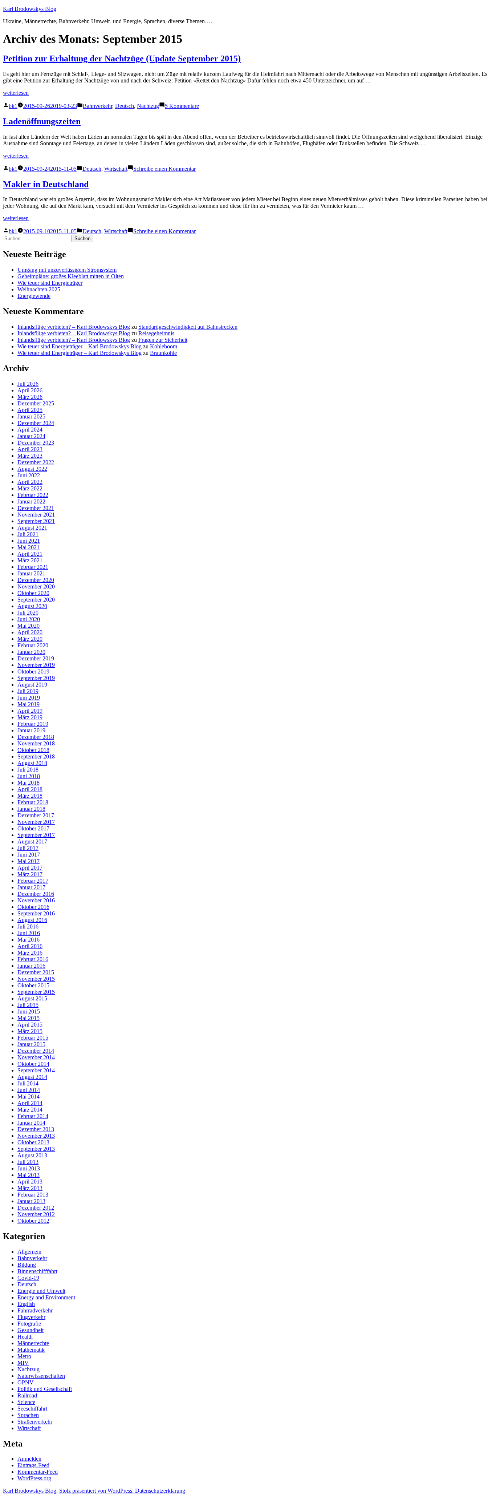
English (26, 1304)
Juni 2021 (28, 541)
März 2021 (29, 560)
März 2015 (29, 1031)
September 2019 (36, 678)
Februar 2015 (32, 1038)
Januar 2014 (31, 1123)
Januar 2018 (31, 809)
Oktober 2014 (33, 1064)
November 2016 (36, 900)
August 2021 (32, 528)
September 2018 (36, 756)
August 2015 (32, 998)
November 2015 (36, 979)
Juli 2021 (27, 534)
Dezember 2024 (35, 423)
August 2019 (32, 684)
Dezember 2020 (35, 580)
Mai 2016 (28, 939)
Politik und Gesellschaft (44, 1389)
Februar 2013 (32, 1194)
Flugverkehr (31, 1317)
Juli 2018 (27, 769)
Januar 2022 (31, 501)
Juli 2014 (27, 1083)
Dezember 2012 (35, 1208)
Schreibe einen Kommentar (164, 169)
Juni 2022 (28, 475)
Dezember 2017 (35, 815)
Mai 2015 (28, 1018)
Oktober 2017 (33, 828)
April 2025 (29, 410)
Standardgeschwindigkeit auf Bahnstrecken (187, 327)
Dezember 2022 (35, 462)
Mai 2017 (28, 861)
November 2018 (36, 743)
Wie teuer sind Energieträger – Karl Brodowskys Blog (79, 346)
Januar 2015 (31, 1044)
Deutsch (124, 106)
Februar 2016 (32, 959)
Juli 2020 (27, 613)
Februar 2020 (32, 645)
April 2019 (29, 711)
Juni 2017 (28, 854)
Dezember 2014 (35, 1051)
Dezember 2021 (35, 508)
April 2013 (29, 1181)
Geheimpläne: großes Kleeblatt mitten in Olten (70, 276)
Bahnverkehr (97, 106)
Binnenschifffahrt (37, 1271)
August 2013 (32, 1155)
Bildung (26, 1265)
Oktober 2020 (33, 593)
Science (26, 1402)
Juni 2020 (28, 619)
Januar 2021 (31, 573)
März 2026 (29, 397)
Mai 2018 (28, 783)
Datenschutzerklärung (160, 1491)
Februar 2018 (32, 802)
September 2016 (36, 913)
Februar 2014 (32, 1116)
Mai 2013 (28, 1175)
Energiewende (33, 296)
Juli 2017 (27, 848)
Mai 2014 (28, 1096)
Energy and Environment (46, 1297)
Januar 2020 (31, 652)
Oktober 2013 (33, 1142)
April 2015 (29, 1024)
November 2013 (36, 1136)
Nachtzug (148, 106)
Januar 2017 (31, 887)
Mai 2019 (28, 704)
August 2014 (32, 1077)
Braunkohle (163, 353)
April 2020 (29, 632)
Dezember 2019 (35, 658)
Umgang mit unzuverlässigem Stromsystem (67, 270)
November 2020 (36, 586)
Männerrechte (33, 1343)
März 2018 (29, 796)
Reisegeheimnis (156, 333)
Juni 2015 (28, 1011)
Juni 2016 (28, 933)
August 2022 (32, 469)
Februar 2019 (32, 724)
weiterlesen (16, 93)
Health (25, 1337)
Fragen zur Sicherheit (162, 340)
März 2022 (29, 488)
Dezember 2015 (35, 972)
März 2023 (29, 456)
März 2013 (29, 1188)
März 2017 (29, 874)
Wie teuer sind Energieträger (49, 283)
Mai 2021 (28, 547)
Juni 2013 (28, 1168)
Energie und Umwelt (41, 1291)
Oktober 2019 (33, 671)
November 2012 (36, 1214)
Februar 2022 (32, 495)
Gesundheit (30, 1330)
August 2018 (32, 763)
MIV (23, 1363)
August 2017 (32, 841)
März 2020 (29, 639)
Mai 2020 (28, 626)
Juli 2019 (27, 691)
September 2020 (36, 599)
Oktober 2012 (33, 1221)
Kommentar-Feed (37, 1472)
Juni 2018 (28, 776)
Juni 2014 (28, 1090)
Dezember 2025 (35, 403)
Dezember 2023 (35, 443)
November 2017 (36, 822)
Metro (24, 1356)
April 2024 (29, 429)
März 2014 (29, 1109)
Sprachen (28, 1415)
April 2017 (29, 868)
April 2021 (29, 554)
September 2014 (36, 1070)
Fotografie (29, 1323)
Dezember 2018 (35, 737)
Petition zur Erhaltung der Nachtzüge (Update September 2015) (122, 58)
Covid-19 (28, 1278)
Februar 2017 (32, 881)
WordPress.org (34, 1478)
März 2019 (29, 717)
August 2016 (32, 920)
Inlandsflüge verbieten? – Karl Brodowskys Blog (73, 327)
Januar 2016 (31, 966)
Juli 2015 (27, 1005)
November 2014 (36, 1057)
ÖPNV (25, 1382)
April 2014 (29, 1103)
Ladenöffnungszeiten (42, 121)
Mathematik (31, 1350)
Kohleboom (163, 346)
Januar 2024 (31, 436)
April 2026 (29, 390)
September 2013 (36, 1149)
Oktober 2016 (33, 907)
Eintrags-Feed (33, 1465)
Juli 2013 (27, 1162)
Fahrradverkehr (35, 1310)
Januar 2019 (31, 730)
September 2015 (36, 992)
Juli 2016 (27, 926)
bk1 (13, 106)
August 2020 (32, 606)
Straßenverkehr (34, 1422)
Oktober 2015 (33, 985)
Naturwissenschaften (41, 1376)
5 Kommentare (182, 106)
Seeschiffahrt (32, 1408)
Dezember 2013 (35, 1129)
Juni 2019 (28, 698)
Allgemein (29, 1252)
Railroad (27, 1395)
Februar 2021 (32, 567)
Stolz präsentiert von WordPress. (97, 1491)
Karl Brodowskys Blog (29, 9)
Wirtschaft (115, 169)
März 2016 (29, 953)
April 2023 (29, 449)
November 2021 (36, 514)
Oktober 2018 (33, 750)
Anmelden (29, 1459)
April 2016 (29, 946)
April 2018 (29, 789)
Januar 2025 (31, 416)
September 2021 (36, 521)
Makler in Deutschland (46, 184)
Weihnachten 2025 (38, 289)
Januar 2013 (31, 1201)
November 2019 (36, 665)
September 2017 (36, 835)
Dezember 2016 (35, 894)
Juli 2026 (27, 384)
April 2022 (29, 482)
